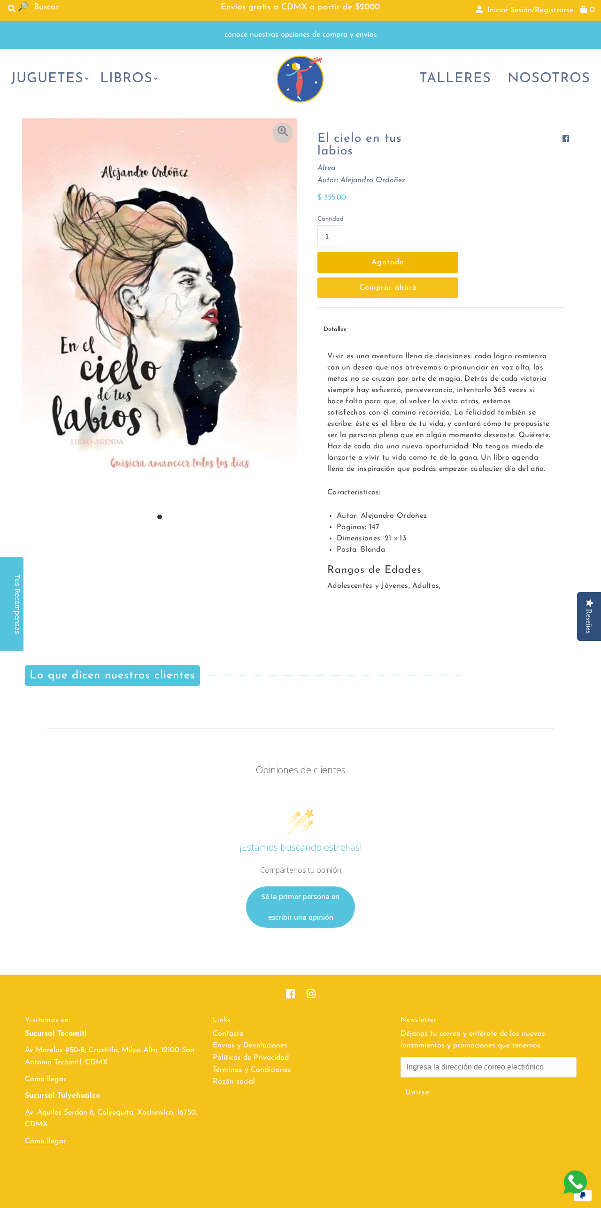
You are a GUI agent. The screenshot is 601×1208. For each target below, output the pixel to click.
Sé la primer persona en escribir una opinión (300, 907)
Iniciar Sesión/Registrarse (528, 10)
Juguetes (47, 78)
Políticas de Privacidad (251, 1058)
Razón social (234, 1081)
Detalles (335, 329)
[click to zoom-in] (282, 133)
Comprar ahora (388, 288)
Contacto (228, 1034)
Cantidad (330, 219)
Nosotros (549, 78)
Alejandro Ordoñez (372, 180)
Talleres (455, 78)
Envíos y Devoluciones (250, 1045)
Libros (126, 78)
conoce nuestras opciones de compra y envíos (300, 34)
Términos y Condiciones (252, 1070)
